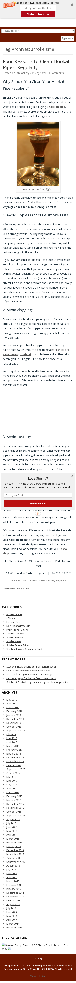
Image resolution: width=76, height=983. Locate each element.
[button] (38, 478)
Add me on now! (38, 503)
